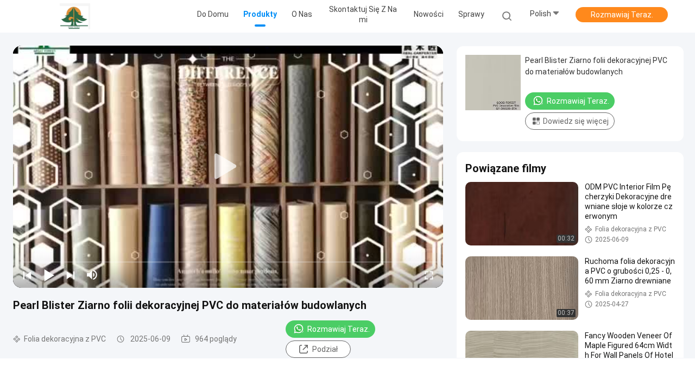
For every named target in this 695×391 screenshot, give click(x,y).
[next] (70, 275)
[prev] (27, 275)
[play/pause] (49, 275)
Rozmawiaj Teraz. (622, 14)
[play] (228, 166)
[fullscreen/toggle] (429, 275)
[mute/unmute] (92, 275)
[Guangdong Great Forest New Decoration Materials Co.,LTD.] (75, 16)
